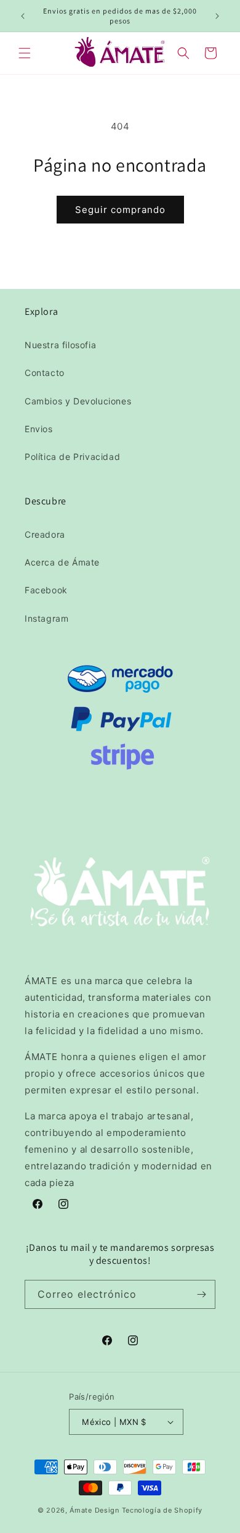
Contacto (45, 372)
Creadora (45, 534)
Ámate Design (94, 1510)
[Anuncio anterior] (22, 16)
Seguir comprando (120, 209)
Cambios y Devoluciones (78, 401)
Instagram (46, 618)
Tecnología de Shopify (162, 1510)
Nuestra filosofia (60, 345)
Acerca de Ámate (62, 562)
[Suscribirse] (201, 1294)
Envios (39, 429)
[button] (24, 53)
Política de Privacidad (72, 456)
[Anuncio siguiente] (217, 16)
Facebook (46, 590)
